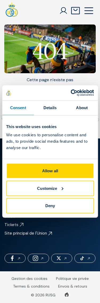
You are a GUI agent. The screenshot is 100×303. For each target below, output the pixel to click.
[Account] (63, 10)
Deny (50, 205)
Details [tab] (50, 107)
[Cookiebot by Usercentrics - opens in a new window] (71, 92)
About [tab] (82, 107)
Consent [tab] (18, 107)
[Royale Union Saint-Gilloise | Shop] (11, 10)
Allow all (50, 171)
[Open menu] (89, 11)
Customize (47, 188)
